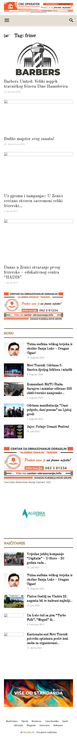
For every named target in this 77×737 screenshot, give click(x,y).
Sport (65, 721)
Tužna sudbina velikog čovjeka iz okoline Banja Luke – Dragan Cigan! (49, 349)
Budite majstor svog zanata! (29, 139)
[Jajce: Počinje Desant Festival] (14, 431)
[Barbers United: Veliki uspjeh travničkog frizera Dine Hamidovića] (38, 60)
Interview (44, 725)
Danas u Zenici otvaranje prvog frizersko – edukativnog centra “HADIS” (32, 272)
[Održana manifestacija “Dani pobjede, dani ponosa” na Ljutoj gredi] (14, 410)
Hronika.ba (28, 732)
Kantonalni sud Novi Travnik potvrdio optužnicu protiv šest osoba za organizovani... (47, 639)
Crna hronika (52, 721)
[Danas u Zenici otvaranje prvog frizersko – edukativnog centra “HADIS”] (38, 240)
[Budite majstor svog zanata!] (38, 117)
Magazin (31, 725)
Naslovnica (12, 721)
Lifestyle (18, 725)
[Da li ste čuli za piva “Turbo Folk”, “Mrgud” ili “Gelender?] (14, 620)
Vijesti (24, 721)
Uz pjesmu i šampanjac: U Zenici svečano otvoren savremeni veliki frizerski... (33, 201)
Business (36, 721)
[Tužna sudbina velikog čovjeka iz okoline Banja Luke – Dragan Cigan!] (14, 349)
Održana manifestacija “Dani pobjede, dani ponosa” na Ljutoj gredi (49, 410)
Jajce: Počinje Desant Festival (48, 426)
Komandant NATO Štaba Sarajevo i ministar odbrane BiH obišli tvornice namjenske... (49, 389)
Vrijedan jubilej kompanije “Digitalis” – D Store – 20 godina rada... (45, 559)
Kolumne (58, 725)
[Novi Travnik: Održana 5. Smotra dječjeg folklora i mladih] (14, 370)
